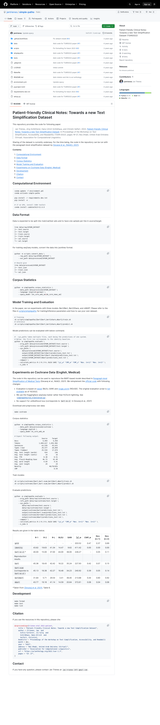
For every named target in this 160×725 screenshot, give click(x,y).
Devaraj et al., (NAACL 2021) (66, 145)
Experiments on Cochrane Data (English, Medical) (38, 167)
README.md (18, 77)
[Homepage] (5, 4)
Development (22, 171)
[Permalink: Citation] (11, 613)
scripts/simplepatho (28, 311)
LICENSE (17, 68)
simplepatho (18, 53)
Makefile (17, 72)
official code (91, 381)
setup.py (17, 96)
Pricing (82, 4)
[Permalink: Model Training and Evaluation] (11, 302)
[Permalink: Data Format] (11, 214)
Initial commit (58, 68)
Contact (20, 177)
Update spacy (28, 33)
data (15, 43)
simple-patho (26, 12)
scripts (16, 48)
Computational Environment (28, 154)
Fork (138, 12)
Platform (14, 4)
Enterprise (70, 4)
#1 (79, 43)
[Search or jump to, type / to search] (129, 4)
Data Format (21, 157)
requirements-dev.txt (22, 92)
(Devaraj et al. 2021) (33, 587)
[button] (108, 190)
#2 (77, 48)
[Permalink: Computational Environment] (11, 183)
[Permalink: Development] (11, 593)
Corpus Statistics (24, 161)
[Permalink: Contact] (11, 663)
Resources (40, 4)
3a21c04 (89, 33)
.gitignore (17, 63)
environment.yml (20, 82)
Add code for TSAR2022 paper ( (65, 43)
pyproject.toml (19, 87)
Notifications (124, 12)
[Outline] (112, 104)
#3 (68, 39)
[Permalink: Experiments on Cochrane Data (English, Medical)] (11, 372)
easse (39, 389)
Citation (19, 174)
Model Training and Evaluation (29, 164)
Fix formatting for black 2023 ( (64, 48)
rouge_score (63, 389)
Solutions (26, 4)
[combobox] (86, 26)
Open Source (55, 4)
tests (16, 58)
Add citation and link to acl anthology (67, 77)
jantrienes (12, 12)
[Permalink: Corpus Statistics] (11, 279)
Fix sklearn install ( (60, 39)
